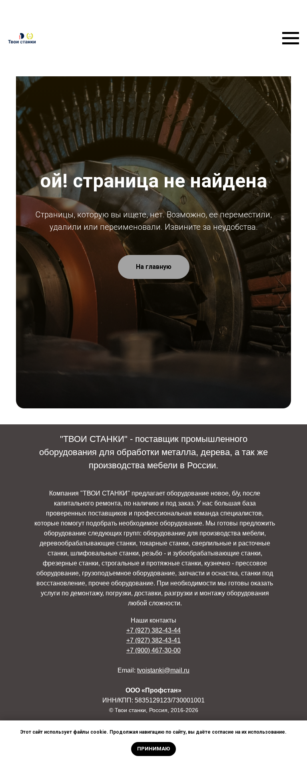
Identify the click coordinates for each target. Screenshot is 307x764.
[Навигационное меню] (290, 38)
